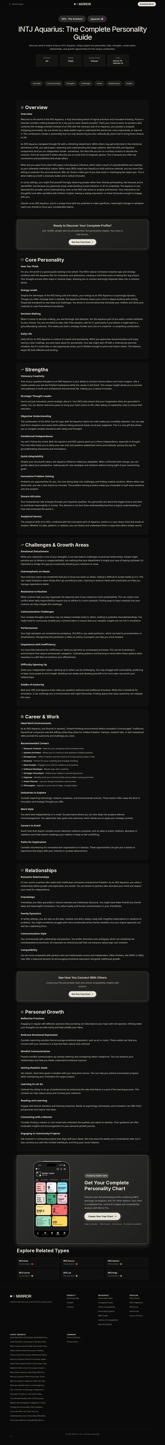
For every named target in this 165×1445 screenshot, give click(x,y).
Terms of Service (73, 1337)
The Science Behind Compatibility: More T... (27, 1420)
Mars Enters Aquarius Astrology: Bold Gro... (28, 1372)
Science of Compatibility (108, 1320)
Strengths (71, 83)
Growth (129, 83)
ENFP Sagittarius (136, 1302)
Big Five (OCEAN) (105, 1324)
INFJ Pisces (133, 1307)
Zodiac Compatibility (106, 1307)
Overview (36, 83)
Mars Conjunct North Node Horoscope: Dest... (29, 1346)
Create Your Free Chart (100, 1216)
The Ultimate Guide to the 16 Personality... (27, 1398)
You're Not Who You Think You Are (24, 1411)
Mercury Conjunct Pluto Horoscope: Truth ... (28, 1376)
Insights (70, 1302)
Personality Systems (106, 1311)
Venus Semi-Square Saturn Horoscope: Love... (29, 1363)
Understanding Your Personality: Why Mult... (28, 1416)
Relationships (114, 83)
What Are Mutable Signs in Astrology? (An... (27, 1385)
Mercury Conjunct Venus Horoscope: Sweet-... (29, 1359)
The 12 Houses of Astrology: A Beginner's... (27, 1390)
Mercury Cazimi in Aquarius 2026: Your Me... (28, 1381)
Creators (70, 1307)
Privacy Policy (72, 1342)
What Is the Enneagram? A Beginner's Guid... (28, 1403)
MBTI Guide (103, 1315)
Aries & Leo (134, 1311)
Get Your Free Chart (81, 242)
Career (99, 83)
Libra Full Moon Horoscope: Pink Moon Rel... (28, 1342)
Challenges (85, 83)
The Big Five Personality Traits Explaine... (26, 1407)
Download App (73, 1298)
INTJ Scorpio (134, 1298)
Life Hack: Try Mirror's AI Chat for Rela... (26, 1394)
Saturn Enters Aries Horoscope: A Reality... (27, 1350)
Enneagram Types (105, 1302)
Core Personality (53, 83)
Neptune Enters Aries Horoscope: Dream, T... (28, 1368)
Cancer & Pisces (136, 1315)
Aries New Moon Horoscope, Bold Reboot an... (29, 1337)
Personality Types (105, 1298)
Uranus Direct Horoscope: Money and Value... (29, 1355)
